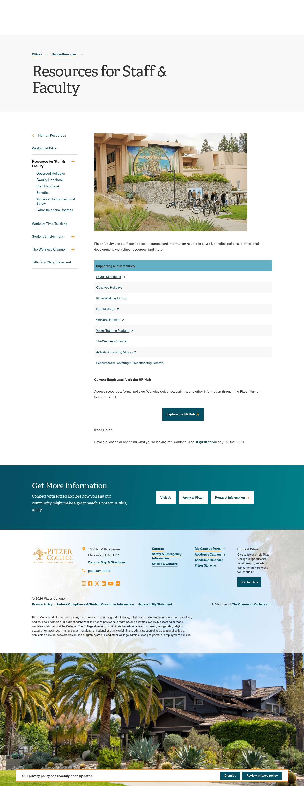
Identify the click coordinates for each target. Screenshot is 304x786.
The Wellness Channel (49, 249)
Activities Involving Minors (114, 352)
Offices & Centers (165, 563)
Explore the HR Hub (180, 414)
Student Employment (47, 236)
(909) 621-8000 (99, 571)
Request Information (230, 497)
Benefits (42, 192)
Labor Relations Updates (54, 209)
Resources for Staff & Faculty (48, 163)
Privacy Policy (42, 604)
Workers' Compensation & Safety (56, 201)
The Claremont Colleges (249, 604)
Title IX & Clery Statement (51, 262)
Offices (37, 54)
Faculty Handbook (49, 179)
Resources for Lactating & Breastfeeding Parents (129, 363)
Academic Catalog (208, 554)
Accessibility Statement (155, 604)
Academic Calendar (209, 560)
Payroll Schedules (108, 277)
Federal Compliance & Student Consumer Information (95, 604)
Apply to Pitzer (193, 497)
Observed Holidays (50, 173)
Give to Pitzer (249, 582)
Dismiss (230, 775)
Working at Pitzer (45, 148)
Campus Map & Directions (107, 562)
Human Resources (64, 54)
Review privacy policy (262, 775)
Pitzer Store (203, 565)
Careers (158, 548)
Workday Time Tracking (49, 223)
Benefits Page (105, 309)
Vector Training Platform (112, 330)
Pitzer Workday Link (109, 298)
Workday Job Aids (108, 320)
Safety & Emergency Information (166, 556)
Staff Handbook (48, 186)
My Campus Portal (208, 548)
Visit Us (165, 497)
